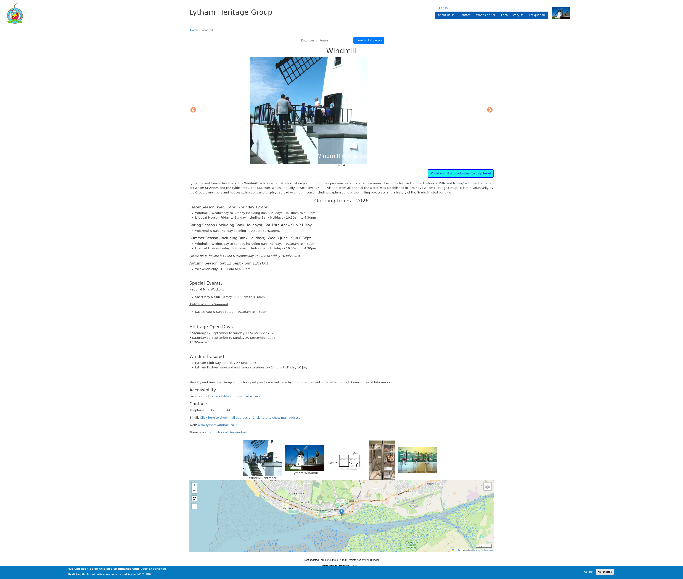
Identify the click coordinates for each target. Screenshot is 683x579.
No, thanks (605, 571)
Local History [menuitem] (508, 16)
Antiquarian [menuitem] (537, 15)
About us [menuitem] (442, 16)
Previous (193, 110)
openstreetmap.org (483, 549)
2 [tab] (344, 165)
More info (144, 573)
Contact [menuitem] (464, 15)
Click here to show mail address (224, 417)
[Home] (13, 13)
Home (194, 30)
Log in (443, 8)
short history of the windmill (226, 432)
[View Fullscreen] (194, 506)
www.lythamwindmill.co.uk (218, 425)
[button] (341, 512)
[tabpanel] (341, 110)
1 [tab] (339, 165)
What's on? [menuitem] (482, 16)
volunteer (463, 173)
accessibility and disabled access (235, 396)
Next (490, 110)
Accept (589, 571)
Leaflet (457, 549)
